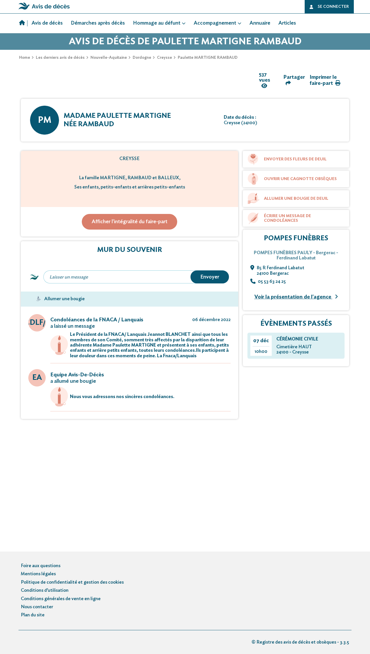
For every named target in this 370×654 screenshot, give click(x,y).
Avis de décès (47, 23)
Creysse (164, 58)
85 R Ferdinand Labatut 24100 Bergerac (280, 270)
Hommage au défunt (156, 23)
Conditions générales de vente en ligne (61, 598)
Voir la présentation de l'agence (293, 297)
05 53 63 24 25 (272, 281)
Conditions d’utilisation (45, 590)
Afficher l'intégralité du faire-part (129, 221)
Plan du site (33, 615)
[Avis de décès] (23, 23)
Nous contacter (37, 606)
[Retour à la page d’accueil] (44, 9)
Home (24, 58)
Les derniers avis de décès (60, 58)
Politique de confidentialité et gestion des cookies (72, 582)
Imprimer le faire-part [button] (323, 80)
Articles (287, 23)
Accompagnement (215, 23)
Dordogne (142, 58)
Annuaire (259, 23)
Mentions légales (38, 573)
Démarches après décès (98, 23)
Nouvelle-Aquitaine (108, 58)
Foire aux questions (40, 565)
